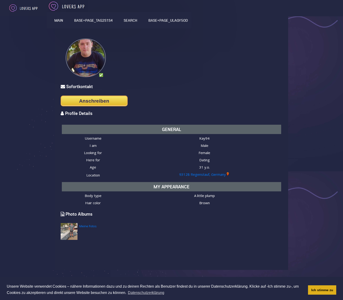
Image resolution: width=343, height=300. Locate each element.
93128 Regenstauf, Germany (202, 174)
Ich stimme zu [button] (322, 290)
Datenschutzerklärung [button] (146, 293)
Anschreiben (94, 100)
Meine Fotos (88, 226)
